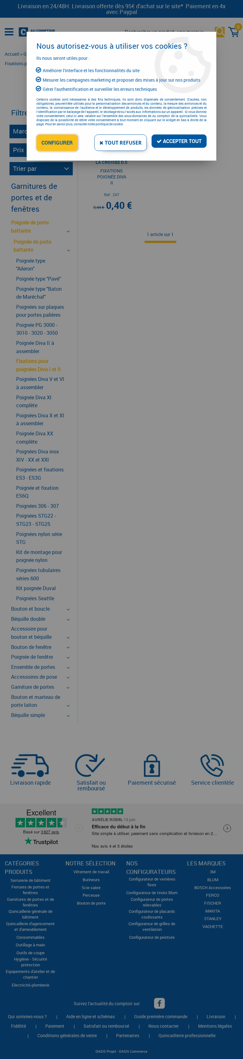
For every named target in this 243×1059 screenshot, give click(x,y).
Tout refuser (122, 142)
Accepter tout (182, 141)
